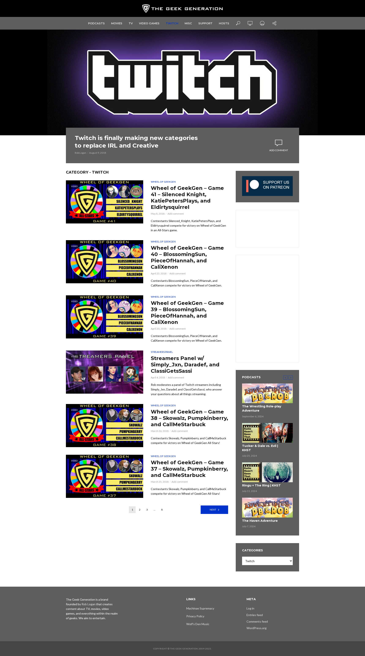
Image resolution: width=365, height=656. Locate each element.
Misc (188, 23)
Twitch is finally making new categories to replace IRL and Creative (136, 141)
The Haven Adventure (260, 521)
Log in (250, 608)
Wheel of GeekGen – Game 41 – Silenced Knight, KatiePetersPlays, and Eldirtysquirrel (187, 197)
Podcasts (96, 23)
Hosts (224, 23)
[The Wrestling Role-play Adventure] (267, 393)
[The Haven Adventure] (267, 508)
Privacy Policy (195, 616)
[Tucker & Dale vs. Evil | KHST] (267, 433)
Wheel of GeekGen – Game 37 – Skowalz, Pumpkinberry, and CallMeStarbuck (189, 468)
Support (205, 23)
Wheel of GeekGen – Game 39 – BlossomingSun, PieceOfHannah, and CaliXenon (187, 312)
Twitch (172, 23)
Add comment (278, 150)
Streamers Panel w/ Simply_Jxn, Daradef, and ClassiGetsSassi (185, 364)
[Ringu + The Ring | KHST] (267, 472)
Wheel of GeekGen (163, 181)
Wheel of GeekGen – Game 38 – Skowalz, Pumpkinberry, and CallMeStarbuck (189, 418)
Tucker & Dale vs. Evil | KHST (260, 448)
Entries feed (255, 615)
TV (131, 23)
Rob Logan (80, 152)
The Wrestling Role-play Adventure (261, 408)
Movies (116, 23)
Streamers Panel (162, 351)
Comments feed (257, 621)
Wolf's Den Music (197, 624)
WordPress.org (257, 628)
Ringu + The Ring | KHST (261, 485)
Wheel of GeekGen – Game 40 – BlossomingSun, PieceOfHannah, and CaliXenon (187, 257)
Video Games (149, 23)
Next (213, 509)
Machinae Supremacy (200, 608)
